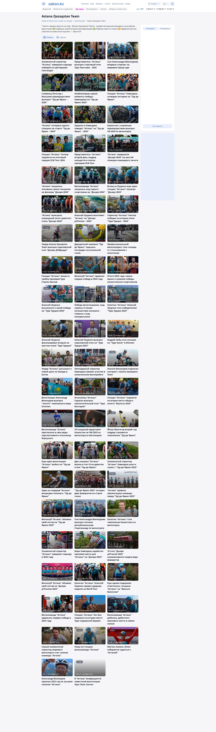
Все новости (157, 126)
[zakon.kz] (56, 3)
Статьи (107, 4)
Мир (92, 4)
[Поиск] (172, 4)
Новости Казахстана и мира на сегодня (57, 21)
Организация (79, 21)
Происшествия (118, 4)
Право (127, 4)
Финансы (99, 4)
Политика (85, 4)
